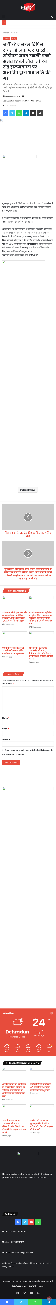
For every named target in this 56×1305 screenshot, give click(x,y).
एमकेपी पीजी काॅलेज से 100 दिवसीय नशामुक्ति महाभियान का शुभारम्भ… (13, 650)
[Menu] (3, 16)
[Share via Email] (33, 113)
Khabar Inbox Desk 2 (13, 96)
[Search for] (52, 16)
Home (8, 33)
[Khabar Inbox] (28, 7)
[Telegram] (26, 113)
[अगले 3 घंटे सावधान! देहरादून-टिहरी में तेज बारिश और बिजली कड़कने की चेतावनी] (42, 1111)
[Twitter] (12, 113)
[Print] (40, 113)
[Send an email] (23, 96)
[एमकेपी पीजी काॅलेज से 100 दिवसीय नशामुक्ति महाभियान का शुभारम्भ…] (14, 638)
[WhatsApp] (19, 113)
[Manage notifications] (49, 1298)
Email (5, 729)
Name (5, 718)
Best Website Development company (28, 1286)
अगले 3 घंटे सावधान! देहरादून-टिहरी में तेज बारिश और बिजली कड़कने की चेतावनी (42, 1125)
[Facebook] (5, 113)
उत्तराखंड (15, 33)
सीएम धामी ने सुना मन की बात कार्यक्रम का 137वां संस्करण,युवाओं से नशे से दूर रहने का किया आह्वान (14, 616)
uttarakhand (28, 489)
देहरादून (14, 39)
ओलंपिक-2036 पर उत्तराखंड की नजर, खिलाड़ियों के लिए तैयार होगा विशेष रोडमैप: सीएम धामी (41, 653)
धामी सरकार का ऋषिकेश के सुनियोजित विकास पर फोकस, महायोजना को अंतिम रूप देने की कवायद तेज (41, 618)
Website (6, 739)
